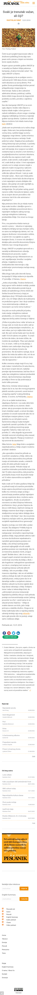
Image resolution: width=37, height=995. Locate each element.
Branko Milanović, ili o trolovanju (14, 816)
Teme (4, 953)
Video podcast (11, 925)
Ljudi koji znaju (7, 809)
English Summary (9, 895)
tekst (14, 444)
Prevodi (8, 914)
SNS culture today (9, 789)
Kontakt (4, 974)
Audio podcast (11, 920)
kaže (4, 124)
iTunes (8, 922)
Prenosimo (5, 950)
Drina (4, 729)
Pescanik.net (10, 909)
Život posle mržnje (9, 802)
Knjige (4, 963)
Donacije (5, 978)
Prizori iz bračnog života (11, 749)
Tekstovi (5, 939)
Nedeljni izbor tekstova (11, 884)
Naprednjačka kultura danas (12, 795)
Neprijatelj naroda (9, 708)
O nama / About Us (8, 970)
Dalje (33, 756)
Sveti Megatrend (8, 715)
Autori (8, 912)
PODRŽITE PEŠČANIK (10, 637)
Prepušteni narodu (9, 742)
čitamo (23, 279)
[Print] (18, 23)
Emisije (4, 942)
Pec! (4, 722)
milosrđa (26, 613)
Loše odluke (7, 775)
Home (4, 935)
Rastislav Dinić (14, 20)
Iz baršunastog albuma (11, 735)
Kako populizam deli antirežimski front (16, 782)
